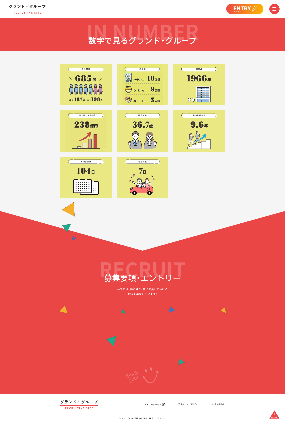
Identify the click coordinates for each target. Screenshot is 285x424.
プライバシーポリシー (188, 404)
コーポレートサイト (151, 404)
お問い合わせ (218, 404)
